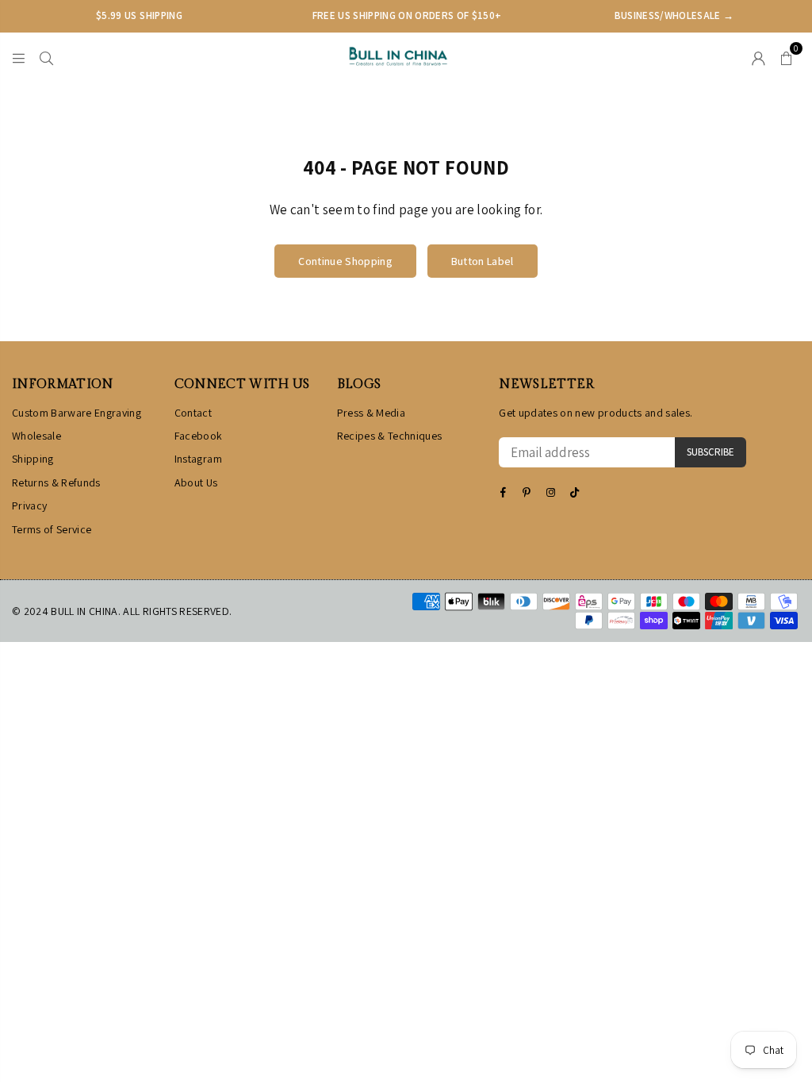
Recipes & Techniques (389, 436)
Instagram (198, 459)
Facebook (198, 436)
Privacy (29, 505)
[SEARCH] (46, 56)
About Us (196, 482)
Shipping (33, 459)
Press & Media (371, 413)
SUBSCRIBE (710, 452)
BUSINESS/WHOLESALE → (674, 15)
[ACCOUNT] (758, 56)
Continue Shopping (345, 261)
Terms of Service (51, 529)
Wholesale (36, 436)
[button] (786, 56)
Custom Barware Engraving (76, 413)
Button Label (482, 261)
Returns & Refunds (56, 482)
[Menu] (19, 56)
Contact (193, 413)
